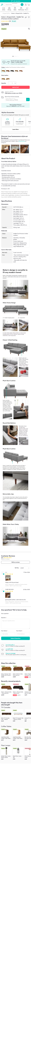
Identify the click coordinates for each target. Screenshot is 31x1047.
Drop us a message (10, 653)
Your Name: (4, 630)
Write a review (15, 562)
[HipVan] (2, 4)
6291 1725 (9, 649)
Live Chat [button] (10, 645)
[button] (22, 4)
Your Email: (19, 630)
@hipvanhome (22, 141)
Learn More (15, 129)
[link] (15, 121)
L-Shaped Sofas (6, 13)
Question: (4, 617)
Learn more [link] (7, 124)
